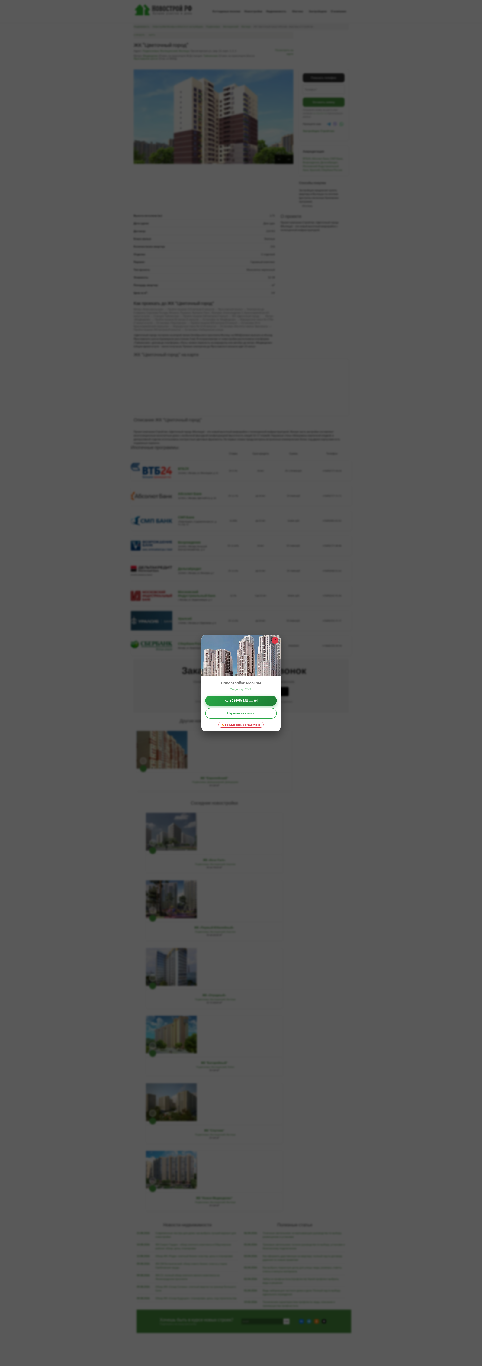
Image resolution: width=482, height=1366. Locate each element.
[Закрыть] (275, 640)
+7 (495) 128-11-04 (244, 700)
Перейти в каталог (241, 713)
